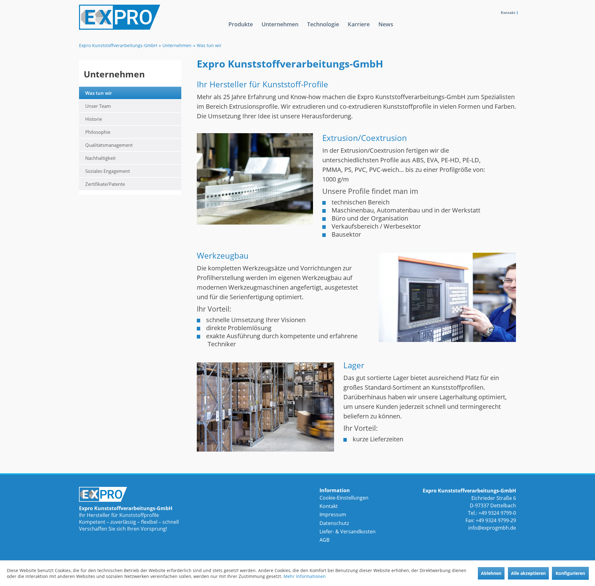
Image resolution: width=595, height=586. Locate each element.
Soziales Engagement (107, 171)
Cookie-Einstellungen (344, 497)
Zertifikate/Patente (105, 184)
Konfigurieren (570, 573)
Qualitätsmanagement (109, 145)
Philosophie (97, 132)
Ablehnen (491, 573)
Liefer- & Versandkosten (348, 531)
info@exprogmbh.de (492, 527)
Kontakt (508, 12)
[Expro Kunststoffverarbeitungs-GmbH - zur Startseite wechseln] (144, 17)
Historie (93, 119)
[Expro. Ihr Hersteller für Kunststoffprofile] (139, 494)
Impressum (333, 514)
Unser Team (98, 106)
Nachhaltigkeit (100, 158)
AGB (324, 539)
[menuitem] (240, 29)
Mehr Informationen (305, 576)
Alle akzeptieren (528, 573)
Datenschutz (334, 523)
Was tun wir (98, 93)
